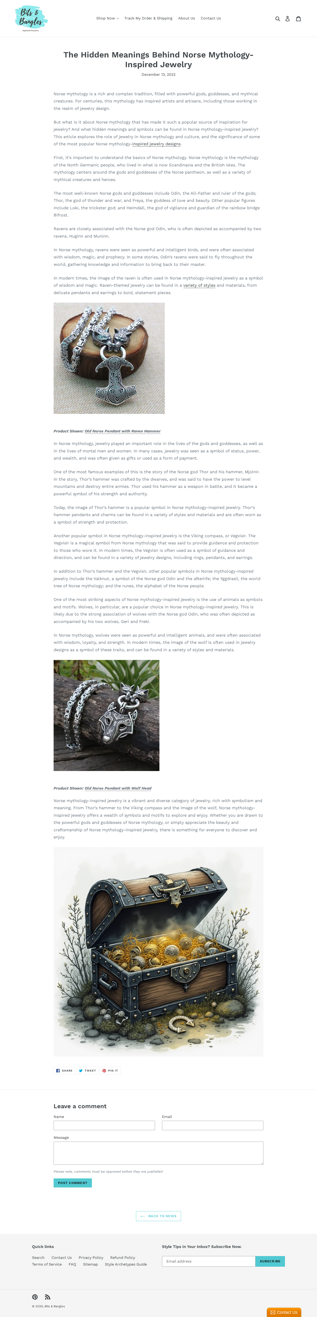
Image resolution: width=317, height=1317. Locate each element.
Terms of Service (47, 1264)
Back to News (162, 1216)
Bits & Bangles (55, 1306)
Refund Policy (122, 1257)
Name (59, 1116)
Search (38, 1257)
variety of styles (199, 285)
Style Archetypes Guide (126, 1264)
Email (167, 1116)
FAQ (72, 1264)
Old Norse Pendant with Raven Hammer (123, 431)
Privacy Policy (91, 1257)
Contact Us (62, 1257)
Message (61, 1137)
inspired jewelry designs (156, 143)
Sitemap (90, 1264)
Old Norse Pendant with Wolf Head (118, 788)
